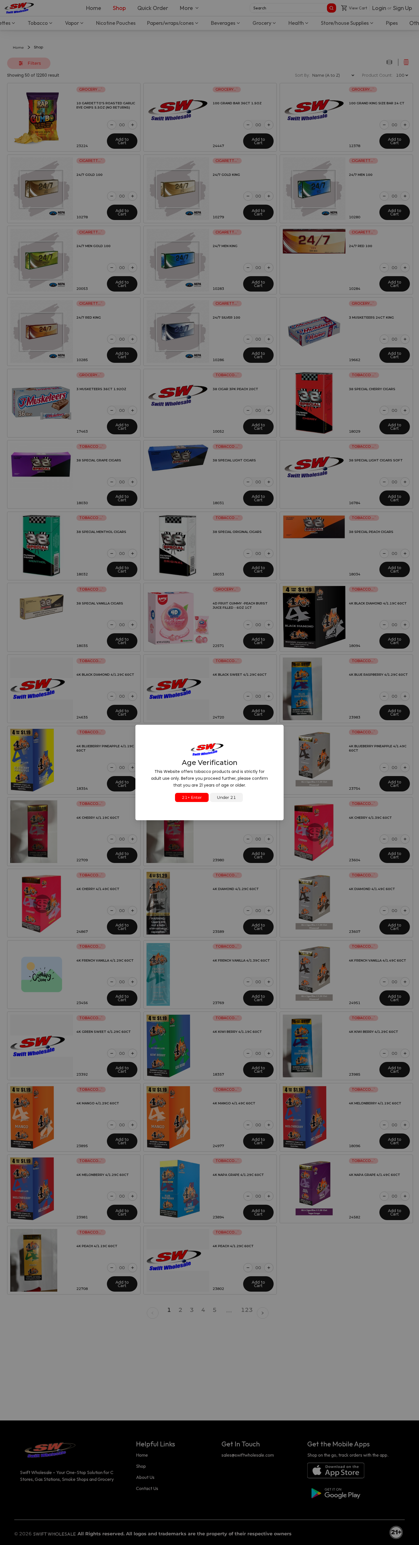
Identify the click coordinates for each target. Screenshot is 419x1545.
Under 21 (226, 797)
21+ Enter (192, 797)
